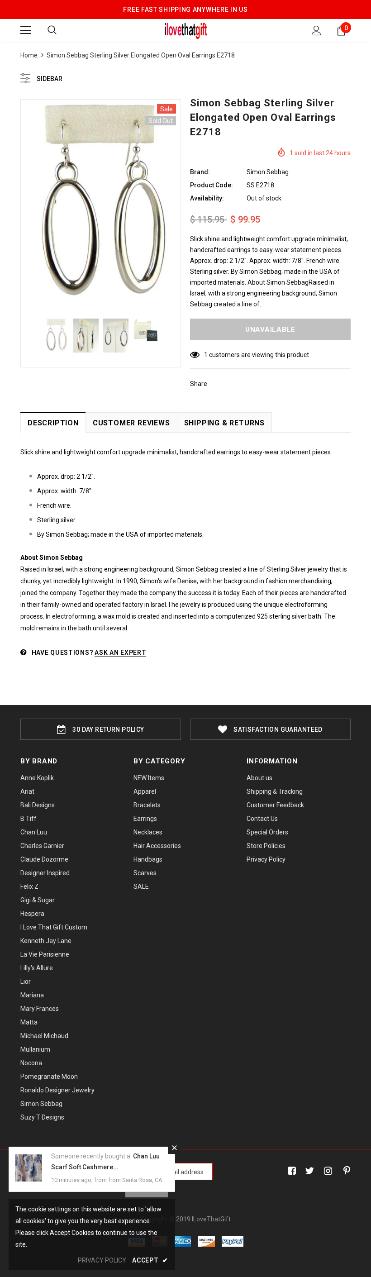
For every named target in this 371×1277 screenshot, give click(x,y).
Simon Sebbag (268, 172)
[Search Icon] (52, 30)
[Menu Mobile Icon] (25, 30)
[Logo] (185, 30)
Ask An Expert (120, 652)
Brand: (200, 172)
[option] (100, 204)
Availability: (207, 198)
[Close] (174, 1147)
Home (29, 55)
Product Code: (211, 185)
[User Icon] (316, 30)
